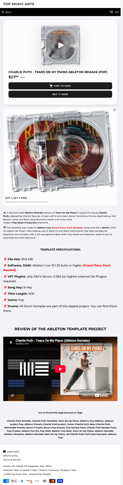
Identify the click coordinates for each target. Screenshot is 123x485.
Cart (116, 12)
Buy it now (60, 94)
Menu (8, 12)
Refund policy (10, 455)
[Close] (114, 110)
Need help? (13, 451)
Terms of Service (12, 459)
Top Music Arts (18, 4)
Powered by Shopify (40, 474)
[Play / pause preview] (60, 45)
